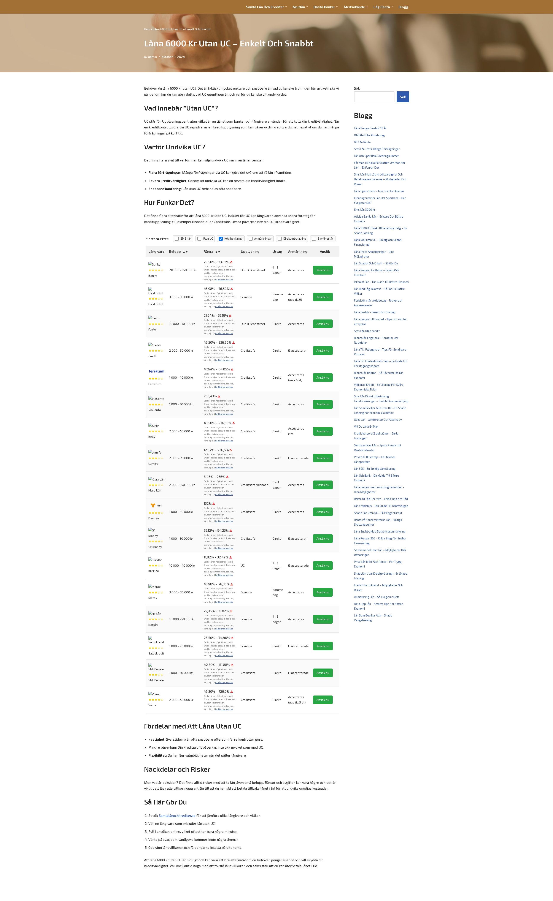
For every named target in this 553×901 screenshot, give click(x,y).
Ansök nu (322, 270)
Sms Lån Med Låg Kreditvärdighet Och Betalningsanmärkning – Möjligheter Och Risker (380, 179)
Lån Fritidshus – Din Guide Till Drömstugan (381, 505)
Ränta (208, 251)
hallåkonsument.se (224, 279)
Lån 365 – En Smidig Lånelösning (375, 468)
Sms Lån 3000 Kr (364, 209)
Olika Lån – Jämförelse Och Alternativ (378, 419)
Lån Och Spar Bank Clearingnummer (376, 156)
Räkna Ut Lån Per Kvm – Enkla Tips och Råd (381, 499)
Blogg (403, 7)
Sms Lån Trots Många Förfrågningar (377, 149)
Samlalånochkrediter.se (177, 815)
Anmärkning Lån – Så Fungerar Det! (376, 597)
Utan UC (208, 238)
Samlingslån (326, 238)
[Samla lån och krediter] (157, 7)
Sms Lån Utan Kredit (367, 331)
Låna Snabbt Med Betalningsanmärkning (379, 531)
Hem (147, 29)
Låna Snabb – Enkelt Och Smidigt (375, 312)
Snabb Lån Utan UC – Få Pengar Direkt (378, 513)
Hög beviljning (233, 238)
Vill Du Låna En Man (366, 426)
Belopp (175, 251)
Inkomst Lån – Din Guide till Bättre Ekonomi (381, 282)
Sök (357, 88)
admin (152, 56)
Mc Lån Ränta (362, 142)
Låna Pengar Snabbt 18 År (370, 128)
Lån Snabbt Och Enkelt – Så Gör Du (376, 263)
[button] (286, 7)
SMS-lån (185, 238)
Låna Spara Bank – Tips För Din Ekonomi (379, 191)
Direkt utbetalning (294, 238)
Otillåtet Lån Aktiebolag (369, 135)
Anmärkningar (263, 238)
